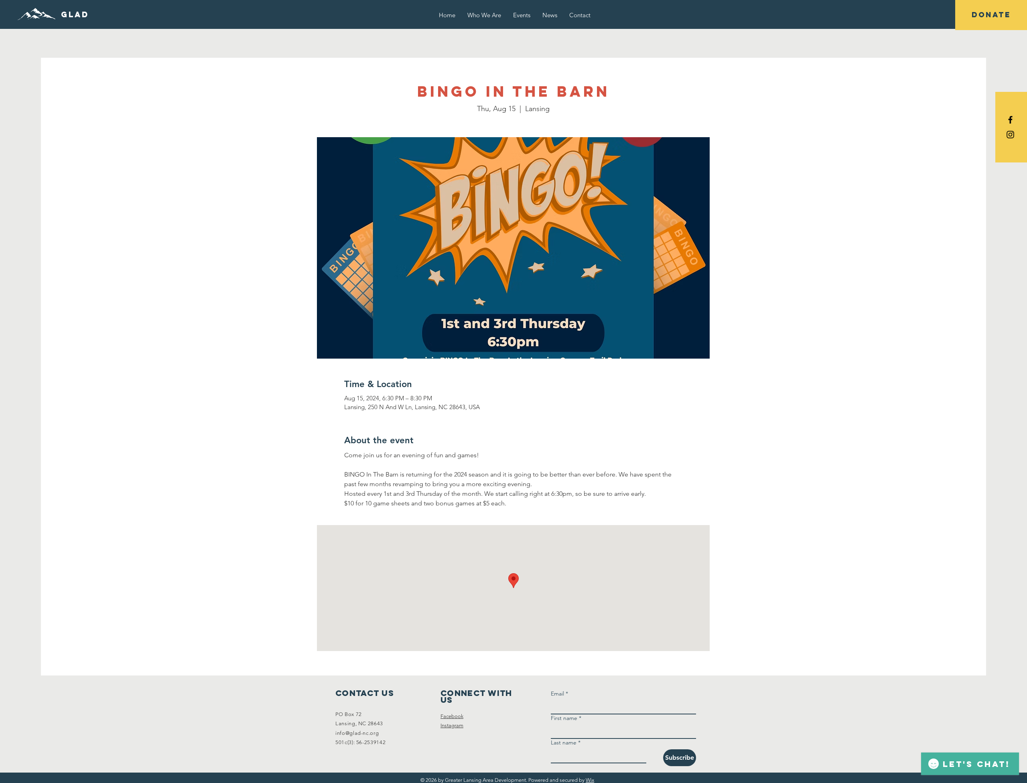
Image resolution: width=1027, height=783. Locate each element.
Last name (565, 742)
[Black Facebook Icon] (1010, 120)
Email (559, 693)
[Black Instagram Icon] (1010, 135)
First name (566, 718)
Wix (590, 780)
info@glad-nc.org (357, 733)
